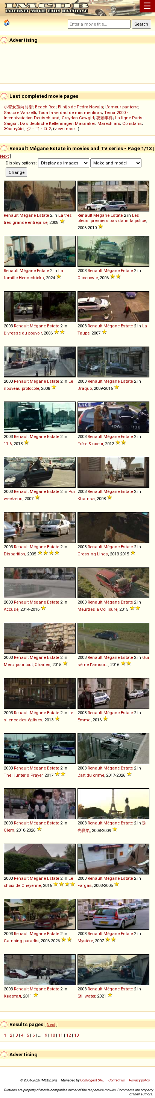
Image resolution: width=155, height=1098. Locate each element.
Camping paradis (21, 940)
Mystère (85, 940)
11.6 (8, 443)
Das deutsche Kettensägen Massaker (57, 123)
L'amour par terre (121, 106)
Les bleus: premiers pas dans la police (112, 218)
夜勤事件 (104, 117)
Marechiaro (108, 123)
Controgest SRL (92, 1080)
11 (60, 1035)
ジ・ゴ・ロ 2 (39, 128)
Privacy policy (139, 1080)
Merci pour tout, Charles (27, 664)
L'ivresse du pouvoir (23, 333)
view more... (66, 128)
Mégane (28, 215)
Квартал (12, 996)
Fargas (85, 885)
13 (76, 1035)
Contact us (116, 1080)
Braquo (85, 388)
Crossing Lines (93, 554)
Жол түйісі (14, 128)
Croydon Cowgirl (78, 117)
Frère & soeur (90, 443)
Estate (43, 215)
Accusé (11, 609)
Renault (11, 215)
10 (52, 1035)
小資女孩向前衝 (18, 106)
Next (4, 156)
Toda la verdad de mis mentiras (70, 112)
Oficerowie (88, 277)
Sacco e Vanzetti (20, 112)
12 (68, 1035)
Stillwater (86, 996)
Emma (84, 719)
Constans (132, 123)
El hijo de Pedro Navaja (80, 106)
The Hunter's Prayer (23, 775)
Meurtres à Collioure (97, 609)
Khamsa (86, 498)
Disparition (14, 554)
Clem (9, 830)
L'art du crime (91, 775)
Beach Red (45, 106)
